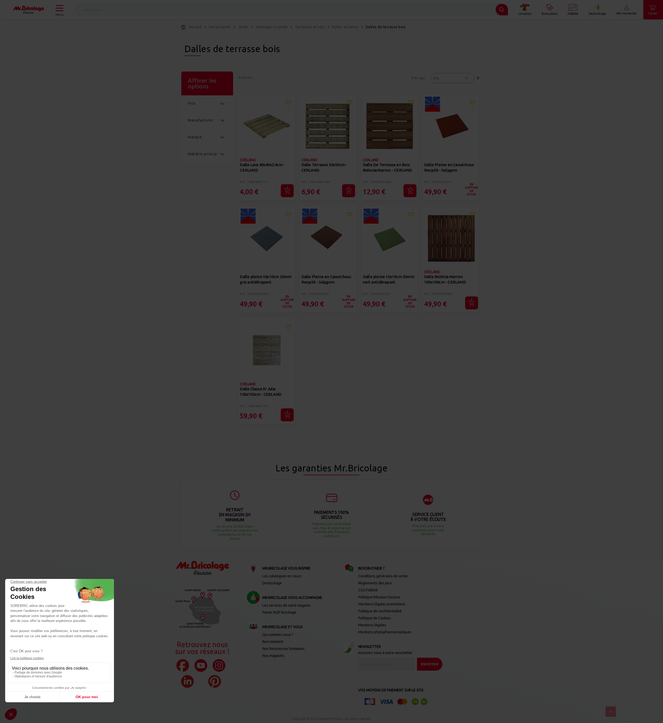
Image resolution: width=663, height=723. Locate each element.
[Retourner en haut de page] (611, 711)
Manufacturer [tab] (200, 120)
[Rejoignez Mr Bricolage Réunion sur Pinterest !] (214, 681)
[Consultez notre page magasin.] (202, 608)
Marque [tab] (195, 137)
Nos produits (220, 27)
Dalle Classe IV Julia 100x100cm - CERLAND (261, 391)
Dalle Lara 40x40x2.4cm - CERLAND (262, 167)
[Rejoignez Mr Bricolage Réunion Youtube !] (200, 665)
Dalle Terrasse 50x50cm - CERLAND (324, 167)
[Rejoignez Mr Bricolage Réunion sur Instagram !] (219, 665)
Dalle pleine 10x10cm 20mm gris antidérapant (265, 279)
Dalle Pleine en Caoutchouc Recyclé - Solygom (449, 167)
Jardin (243, 27)
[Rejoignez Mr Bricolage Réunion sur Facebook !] (182, 665)
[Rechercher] (501, 10)
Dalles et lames (345, 27)
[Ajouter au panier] (287, 190)
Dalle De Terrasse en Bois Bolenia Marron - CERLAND (387, 167)
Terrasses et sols (310, 27)
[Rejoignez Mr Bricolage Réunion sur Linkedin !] (187, 681)
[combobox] (291, 10)
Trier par (418, 78)
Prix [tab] (192, 103)
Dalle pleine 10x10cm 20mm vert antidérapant (388, 279)
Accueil (195, 27)
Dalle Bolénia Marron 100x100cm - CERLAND (445, 279)
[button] (288, 103)
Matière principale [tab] (202, 157)
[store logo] (28, 10)
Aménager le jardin (272, 27)
